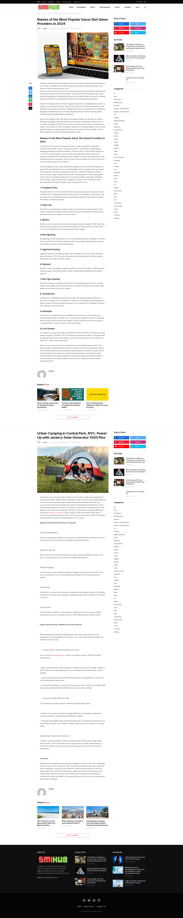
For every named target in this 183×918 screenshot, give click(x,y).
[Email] (30, 108)
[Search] (145, 2)
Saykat (45, 28)
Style (115, 197)
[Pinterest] (30, 104)
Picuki (58, 2)
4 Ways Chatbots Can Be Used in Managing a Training (135, 882)
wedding (116, 218)
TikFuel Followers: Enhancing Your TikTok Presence (135, 858)
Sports (116, 194)
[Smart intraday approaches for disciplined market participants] (48, 394)
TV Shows (117, 215)
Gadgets (116, 145)
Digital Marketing (119, 121)
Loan (115, 169)
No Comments (55, 28)
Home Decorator (119, 157)
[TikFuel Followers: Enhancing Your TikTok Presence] (118, 859)
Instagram (51, 2)
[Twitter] (30, 92)
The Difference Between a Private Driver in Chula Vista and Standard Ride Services (135, 46)
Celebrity (116, 118)
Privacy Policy (67, 2)
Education (117, 127)
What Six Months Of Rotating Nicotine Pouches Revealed (135, 57)
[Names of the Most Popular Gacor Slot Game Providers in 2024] (72, 56)
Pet (115, 185)
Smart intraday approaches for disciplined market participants (47, 405)
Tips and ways (118, 206)
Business (116, 105)
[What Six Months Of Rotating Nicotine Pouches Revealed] (119, 58)
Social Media (81, 7)
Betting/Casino (118, 102)
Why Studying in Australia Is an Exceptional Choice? (72, 822)
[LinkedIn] (30, 96)
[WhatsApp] (30, 100)
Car (115, 115)
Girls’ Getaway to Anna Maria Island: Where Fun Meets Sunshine (46, 823)
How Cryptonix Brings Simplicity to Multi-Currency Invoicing (97, 405)
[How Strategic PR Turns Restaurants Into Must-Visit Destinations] (119, 68)
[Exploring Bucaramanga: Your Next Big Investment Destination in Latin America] (97, 812)
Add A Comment (72, 417)
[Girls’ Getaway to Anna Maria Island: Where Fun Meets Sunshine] (48, 812)
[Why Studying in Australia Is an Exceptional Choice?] (73, 812)
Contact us (76, 2)
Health (116, 151)
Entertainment (105, 7)
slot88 (66, 88)
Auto (115, 96)
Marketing (117, 172)
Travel (116, 209)
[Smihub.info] (48, 7)
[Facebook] (30, 88)
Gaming (116, 148)
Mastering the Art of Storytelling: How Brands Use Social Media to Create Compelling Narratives (135, 870)
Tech (137, 7)
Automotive (117, 99)
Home (44, 2)
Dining (116, 124)
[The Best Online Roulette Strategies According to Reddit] (73, 394)
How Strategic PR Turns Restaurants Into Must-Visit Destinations (135, 68)
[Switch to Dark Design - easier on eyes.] (145, 7)
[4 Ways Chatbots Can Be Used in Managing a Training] (118, 883)
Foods (117, 7)
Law (115, 163)
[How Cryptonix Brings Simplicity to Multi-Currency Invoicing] (97, 394)
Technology (117, 203)
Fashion (116, 133)
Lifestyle (127, 7)
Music (115, 179)
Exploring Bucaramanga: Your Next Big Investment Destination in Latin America (97, 823)
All (114, 93)
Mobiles (116, 175)
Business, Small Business (121, 108)
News (93, 7)
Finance (116, 136)
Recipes (116, 188)
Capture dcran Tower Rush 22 (135, 78)
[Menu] (38, 1)
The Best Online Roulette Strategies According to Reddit (71, 405)
